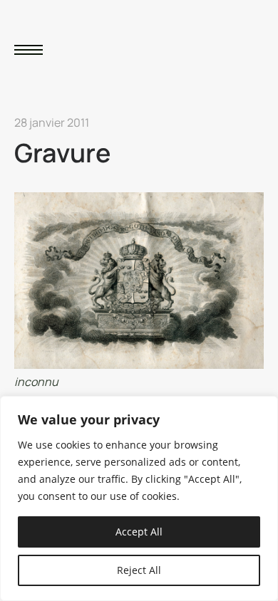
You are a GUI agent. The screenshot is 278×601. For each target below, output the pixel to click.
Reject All (139, 570)
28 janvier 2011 (51, 122)
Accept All (139, 531)
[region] (139, 498)
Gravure (62, 152)
